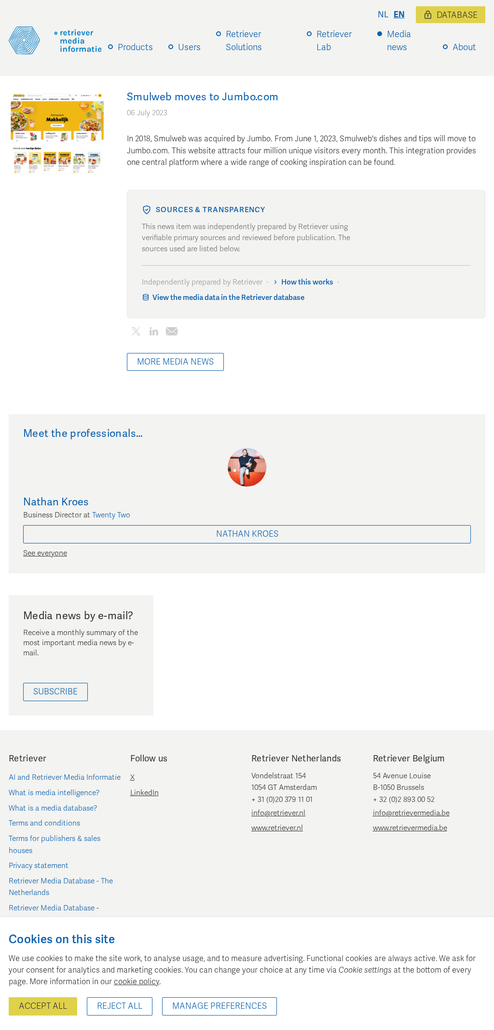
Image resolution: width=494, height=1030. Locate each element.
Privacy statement (39, 865)
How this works (307, 282)
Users (189, 47)
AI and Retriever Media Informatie (65, 777)
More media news (175, 362)
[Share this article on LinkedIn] (154, 333)
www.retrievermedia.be (410, 828)
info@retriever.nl (278, 813)
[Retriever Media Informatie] (55, 40)
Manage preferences (219, 1006)
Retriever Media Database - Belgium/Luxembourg (54, 914)
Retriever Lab (334, 41)
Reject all (119, 1006)
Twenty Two (111, 515)
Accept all (43, 1006)
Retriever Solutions (244, 41)
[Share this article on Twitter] (136, 333)
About (464, 47)
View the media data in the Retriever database (228, 297)
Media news (399, 41)
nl (383, 15)
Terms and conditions (44, 823)
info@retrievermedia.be (411, 813)
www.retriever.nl (277, 828)
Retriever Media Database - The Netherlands (61, 887)
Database (457, 15)
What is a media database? (53, 808)
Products (135, 47)
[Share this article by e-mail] (171, 333)
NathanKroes (247, 534)
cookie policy (136, 982)
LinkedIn (144, 792)
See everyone (45, 553)
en (399, 15)
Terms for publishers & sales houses (54, 844)
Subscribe (55, 692)
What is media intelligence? (54, 792)
